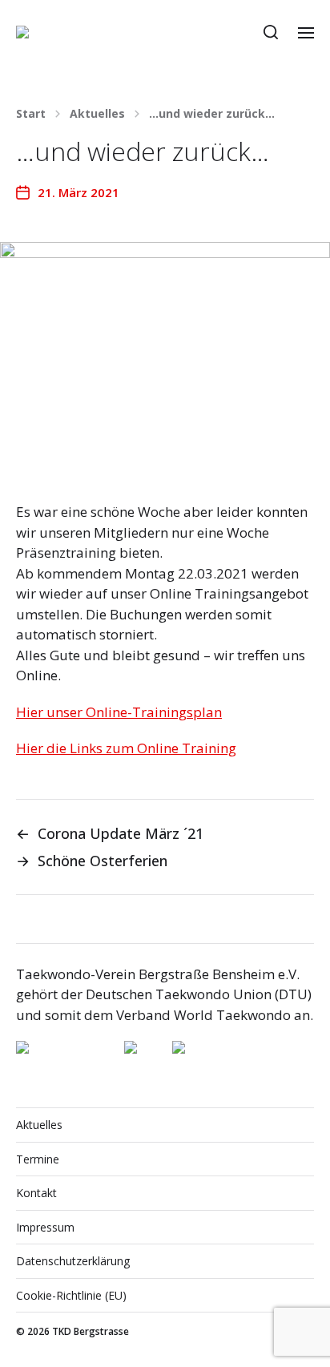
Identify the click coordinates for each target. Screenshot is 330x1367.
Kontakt (36, 1192)
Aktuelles (97, 113)
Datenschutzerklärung (73, 1260)
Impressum (45, 1227)
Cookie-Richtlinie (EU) (71, 1295)
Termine (37, 1159)
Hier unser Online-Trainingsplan (119, 712)
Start (31, 113)
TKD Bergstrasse (90, 1331)
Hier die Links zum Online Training (126, 748)
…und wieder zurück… (212, 113)
